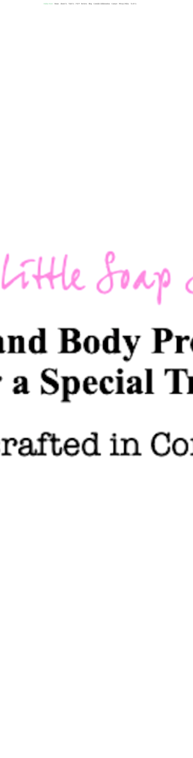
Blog (90, 4)
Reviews (84, 4)
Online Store (48, 4)
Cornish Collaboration (101, 4)
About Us (63, 4)
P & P (78, 4)
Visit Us (71, 4)
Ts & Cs (133, 4)
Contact (114, 4)
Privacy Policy (124, 4)
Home (56, 4)
